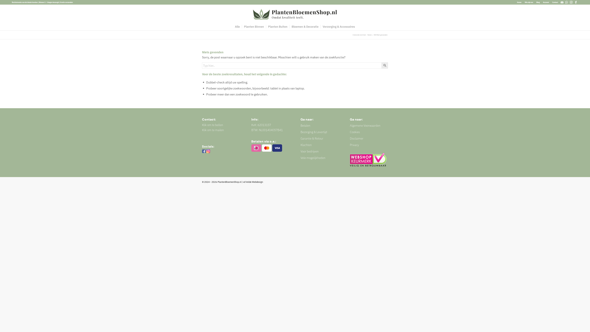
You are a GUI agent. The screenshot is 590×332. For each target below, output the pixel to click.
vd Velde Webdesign (253, 181)
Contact (555, 2)
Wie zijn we (529, 2)
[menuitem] (519, 2)
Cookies (355, 132)
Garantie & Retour (312, 138)
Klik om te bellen (212, 125)
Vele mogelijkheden (313, 158)
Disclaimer (356, 138)
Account (546, 2)
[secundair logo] (295, 14)
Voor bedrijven (310, 151)
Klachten (306, 145)
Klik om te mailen (213, 130)
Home (519, 2)
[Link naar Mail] (562, 2)
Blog (538, 2)
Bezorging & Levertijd (314, 132)
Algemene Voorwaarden (365, 125)
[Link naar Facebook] (576, 2)
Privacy (354, 145)
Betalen (305, 125)
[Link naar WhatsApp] (566, 2)
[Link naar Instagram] (571, 2)
